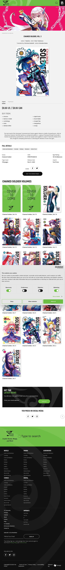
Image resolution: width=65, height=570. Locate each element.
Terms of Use (23, 542)
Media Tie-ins (7, 496)
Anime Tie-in (34, 149)
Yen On (25, 515)
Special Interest (7, 475)
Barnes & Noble (8, 119)
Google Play (37, 121)
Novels (6, 451)
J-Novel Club (26, 524)
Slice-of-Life (6, 473)
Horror (5, 464)
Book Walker (37, 119)
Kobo (5, 123)
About (5, 517)
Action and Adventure (8, 149)
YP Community (7, 510)
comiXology (7, 121)
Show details (56, 296)
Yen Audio (26, 520)
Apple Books (37, 116)
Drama (5, 460)
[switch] (24, 290)
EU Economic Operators (9, 526)
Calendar (6, 515)
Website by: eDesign (54, 565)
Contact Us (6, 528)
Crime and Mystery (8, 457)
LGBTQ (5, 466)
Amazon (6, 116)
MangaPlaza (37, 123)
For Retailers (7, 523)
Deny (11, 301)
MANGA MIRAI (7, 125)
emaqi (35, 125)
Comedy (16, 149)
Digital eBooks (9, 33)
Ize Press (26, 522)
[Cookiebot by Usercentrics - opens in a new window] (56, 267)
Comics (6, 478)
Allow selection (32, 301)
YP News (6, 512)
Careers (5, 519)
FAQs (5, 521)
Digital (26, 478)
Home (3, 33)
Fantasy (21, 149)
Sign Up (31, 536)
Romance (27, 149)
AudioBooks (47, 451)
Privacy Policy (13, 542)
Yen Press (26, 513)
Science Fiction (7, 471)
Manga (26, 451)
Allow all (53, 301)
